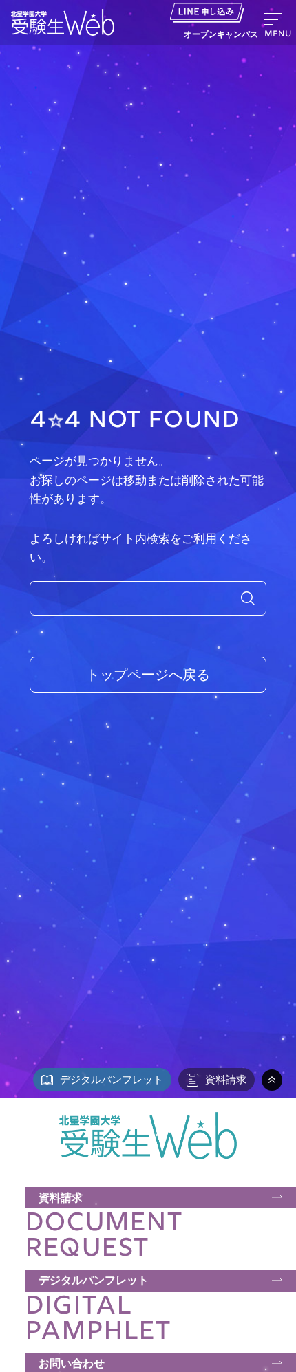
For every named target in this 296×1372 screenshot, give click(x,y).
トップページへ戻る (148, 674)
